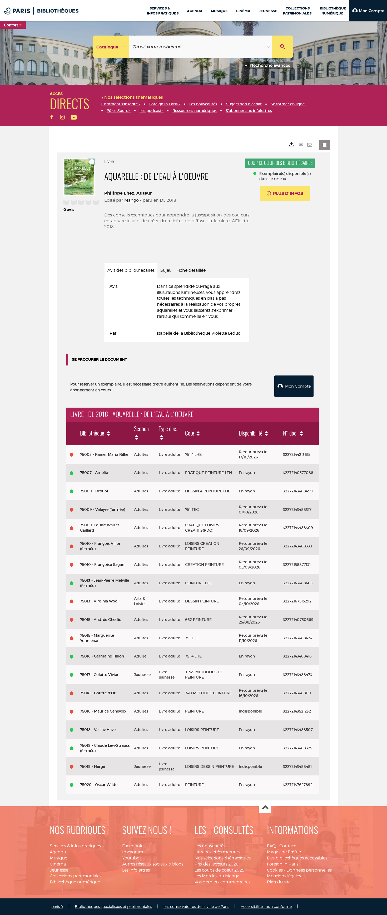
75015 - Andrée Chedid (101, 619)
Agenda (58, 851)
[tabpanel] (177, 310)
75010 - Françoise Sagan (102, 564)
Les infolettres (136, 870)
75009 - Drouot (94, 491)
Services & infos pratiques (75, 845)
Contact (287, 845)
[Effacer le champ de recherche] (269, 47)
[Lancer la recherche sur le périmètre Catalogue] (282, 47)
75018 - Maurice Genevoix (103, 711)
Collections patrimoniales (75, 875)
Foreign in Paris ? (284, 864)
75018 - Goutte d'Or (98, 693)
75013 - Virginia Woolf (100, 601)
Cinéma (58, 864)
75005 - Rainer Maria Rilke (104, 454)
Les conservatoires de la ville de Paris (196, 906)
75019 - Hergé (92, 766)
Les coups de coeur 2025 (219, 870)
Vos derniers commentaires (222, 881)
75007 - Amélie (94, 472)
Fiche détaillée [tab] (191, 270)
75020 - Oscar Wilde (98, 784)
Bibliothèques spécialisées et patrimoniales (113, 906)
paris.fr (57, 906)
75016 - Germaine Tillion (102, 656)
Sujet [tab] (165, 270)
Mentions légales (284, 875)
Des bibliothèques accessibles (297, 857)
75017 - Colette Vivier (99, 674)
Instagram (132, 851)
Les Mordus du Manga (217, 875)
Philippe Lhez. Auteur (128, 193)
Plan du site (279, 881)
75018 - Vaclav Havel (98, 729)
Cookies (275, 870)
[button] (368, 10)
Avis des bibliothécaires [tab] (131, 270)
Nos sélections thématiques (223, 857)
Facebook (132, 845)
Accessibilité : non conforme (266, 906)
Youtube (130, 857)
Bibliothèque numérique (75, 881)
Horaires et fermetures (217, 851)
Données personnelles (309, 870)
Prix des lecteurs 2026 (217, 864)
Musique (58, 857)
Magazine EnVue (284, 851)
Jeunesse (59, 870)
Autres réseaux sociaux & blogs (152, 864)
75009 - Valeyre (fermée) (102, 509)
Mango (131, 200)
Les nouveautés (210, 845)
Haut (265, 807)
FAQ (271, 845)
